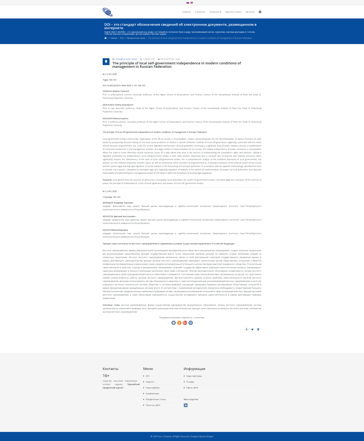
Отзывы (190, 381)
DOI (122, 38)
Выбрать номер (233, 12)
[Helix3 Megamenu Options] (260, 12)
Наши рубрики (152, 387)
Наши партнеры (194, 376)
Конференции (152, 393)
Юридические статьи (155, 399)
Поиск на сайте (152, 405)
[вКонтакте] (186, 405)
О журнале (200, 12)
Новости (149, 381)
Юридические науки (136, 38)
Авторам (250, 12)
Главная (186, 12)
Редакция (215, 12)
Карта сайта (192, 387)
